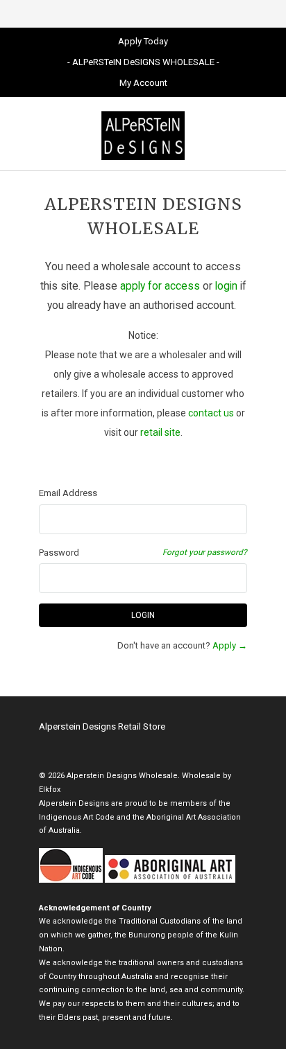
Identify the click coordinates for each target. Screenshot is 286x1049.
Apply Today (143, 41)
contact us (211, 412)
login (226, 286)
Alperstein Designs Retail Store (102, 726)
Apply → (229, 645)
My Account (143, 83)
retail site (160, 432)
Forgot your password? (204, 552)
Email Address (68, 493)
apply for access (160, 286)
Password (59, 552)
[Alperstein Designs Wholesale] (143, 133)
